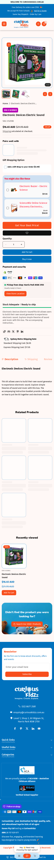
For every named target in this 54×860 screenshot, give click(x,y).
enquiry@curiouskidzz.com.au (28, 712)
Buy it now (27, 259)
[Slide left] (45, 94)
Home (5, 103)
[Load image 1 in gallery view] (6, 94)
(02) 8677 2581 (29, 706)
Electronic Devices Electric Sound (14, 575)
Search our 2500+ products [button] (28, 624)
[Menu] (4, 24)
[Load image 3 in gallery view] (25, 94)
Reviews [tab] (48, 359)
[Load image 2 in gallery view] (15, 94)
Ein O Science (10, 110)
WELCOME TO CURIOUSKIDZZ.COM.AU (27, 2)
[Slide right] (50, 94)
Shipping (7, 131)
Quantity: (7, 238)
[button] (38, 24)
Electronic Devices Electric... (24, 103)
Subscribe (27, 674)
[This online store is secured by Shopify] (8, 274)
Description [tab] (11, 359)
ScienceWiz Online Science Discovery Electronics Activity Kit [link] (33, 205)
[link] (14, 189)
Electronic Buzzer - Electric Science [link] (33, 188)
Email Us (42, 857)
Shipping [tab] (32, 359)
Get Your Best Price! (27, 225)
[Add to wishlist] (27, 233)
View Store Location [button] (15, 293)
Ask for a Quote (40, 11)
